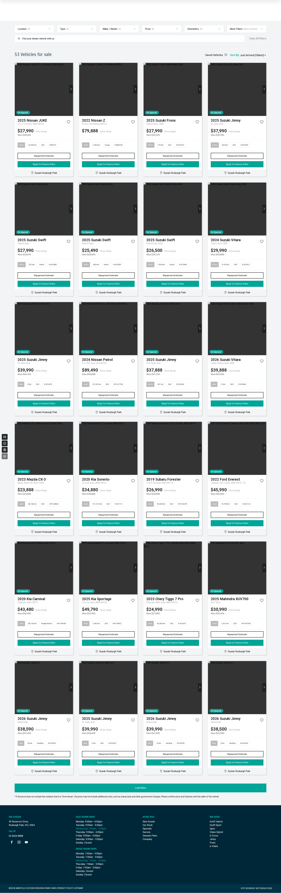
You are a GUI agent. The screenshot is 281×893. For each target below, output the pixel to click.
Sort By (234, 55)
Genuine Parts (150, 835)
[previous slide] (17, 89)
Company (147, 839)
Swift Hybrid (216, 821)
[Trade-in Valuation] (5, 437)
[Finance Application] (5, 450)
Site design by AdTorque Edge (256, 888)
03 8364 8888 (16, 836)
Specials (147, 828)
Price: (148, 29)
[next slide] (71, 89)
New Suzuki (149, 821)
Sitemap (78, 888)
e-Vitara (214, 846)
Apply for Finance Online (44, 164)
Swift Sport (215, 825)
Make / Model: (110, 29)
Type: (63, 29)
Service (146, 832)
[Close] (5, 456)
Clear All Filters (257, 38)
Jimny (213, 839)
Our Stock (148, 825)
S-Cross (214, 835)
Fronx (212, 842)
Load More (140, 787)
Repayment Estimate (44, 156)
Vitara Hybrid (216, 832)
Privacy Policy (65, 888)
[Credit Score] (5, 443)
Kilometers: (193, 29)
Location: (22, 29)
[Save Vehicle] (68, 122)
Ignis (212, 828)
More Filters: (236, 29)
